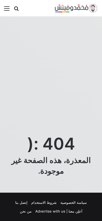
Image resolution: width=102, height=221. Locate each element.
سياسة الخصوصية (73, 202)
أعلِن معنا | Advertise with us (58, 211)
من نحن (26, 211)
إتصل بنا (21, 202)
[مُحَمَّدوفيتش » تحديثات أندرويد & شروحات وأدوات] (76, 8)
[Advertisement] (51, 73)
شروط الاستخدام (44, 202)
